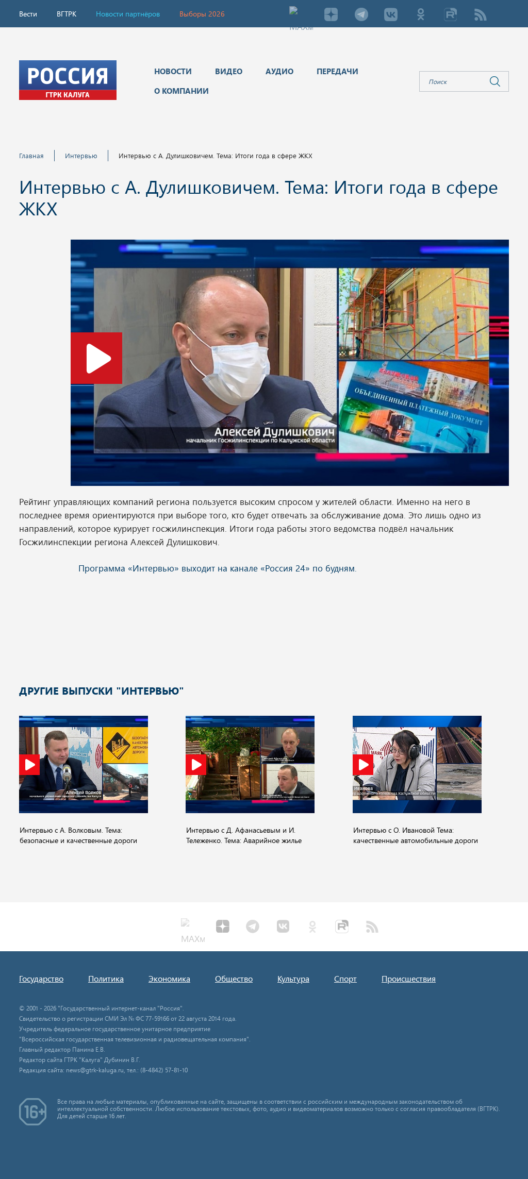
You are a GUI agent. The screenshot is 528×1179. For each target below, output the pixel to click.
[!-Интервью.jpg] (290, 366)
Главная (31, 155)
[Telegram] (361, 15)
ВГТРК (66, 14)
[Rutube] (451, 15)
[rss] (480, 15)
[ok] (421, 15)
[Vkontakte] (391, 15)
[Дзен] (331, 15)
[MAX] (301, 15)
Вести (28, 14)
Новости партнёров (128, 14)
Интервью (81, 155)
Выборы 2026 (202, 14)
